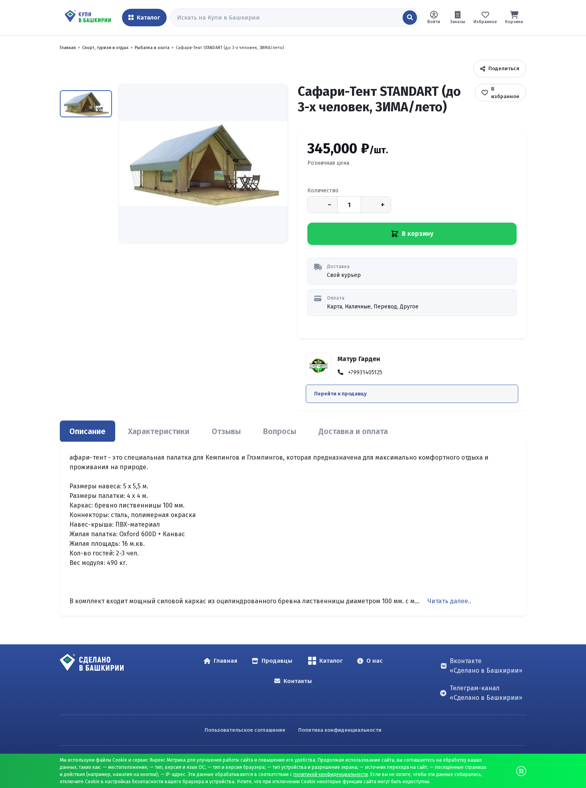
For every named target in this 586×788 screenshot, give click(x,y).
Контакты (297, 681)
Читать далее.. (449, 601)
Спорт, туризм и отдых (105, 47)
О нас (374, 660)
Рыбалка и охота (152, 47)
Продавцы (277, 660)
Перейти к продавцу (340, 394)
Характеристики (158, 431)
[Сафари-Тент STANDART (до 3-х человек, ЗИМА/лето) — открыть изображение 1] (203, 163)
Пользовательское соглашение (245, 730)
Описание (87, 431)
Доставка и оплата (353, 431)
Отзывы (226, 431)
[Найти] (410, 17)
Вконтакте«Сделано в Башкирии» (486, 665)
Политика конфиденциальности (339, 730)
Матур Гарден (359, 359)
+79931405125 (365, 372)
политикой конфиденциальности (330, 774)
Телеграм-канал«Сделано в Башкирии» (486, 692)
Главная (68, 47)
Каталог (331, 660)
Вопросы (279, 431)
